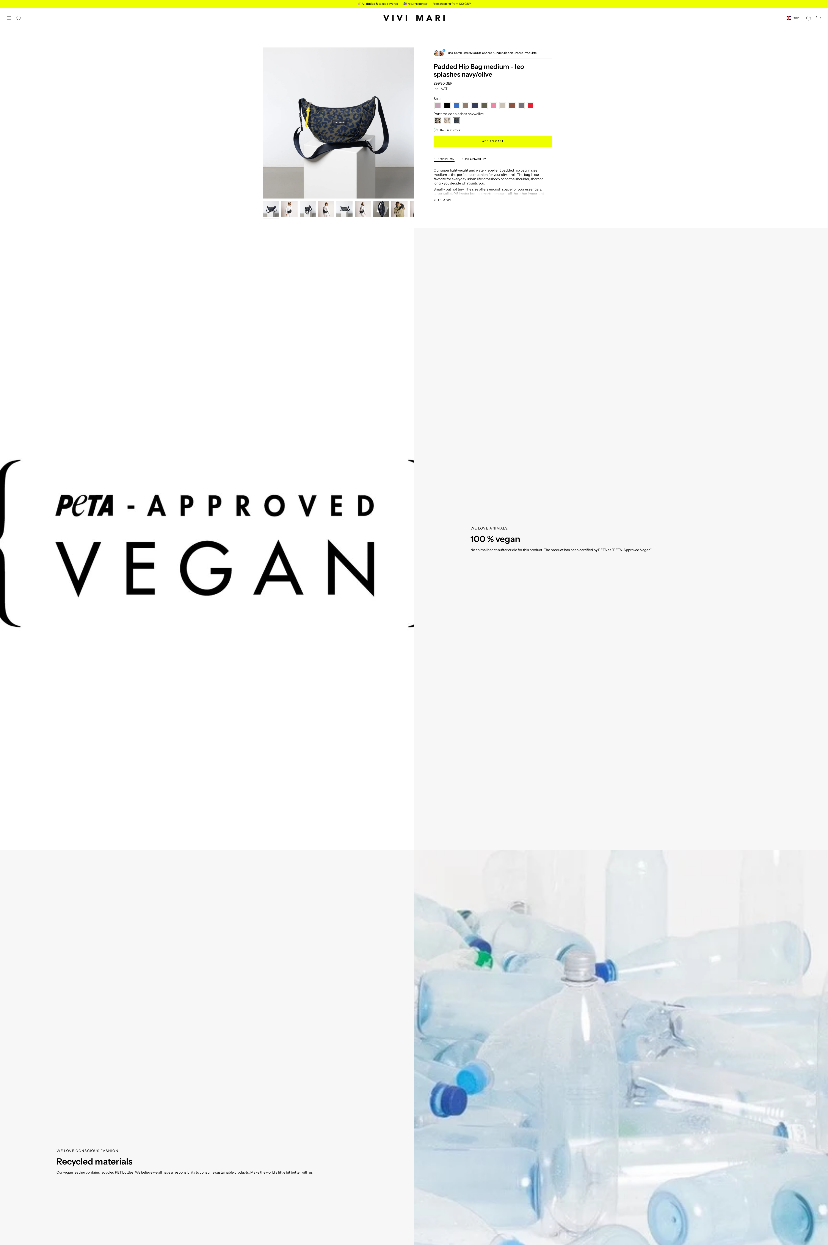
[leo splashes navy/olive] (456, 120)
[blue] (456, 105)
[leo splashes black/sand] (438, 120)
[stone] (503, 105)
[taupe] (521, 105)
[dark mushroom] (465, 105)
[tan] (512, 105)
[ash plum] (438, 105)
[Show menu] (9, 18)
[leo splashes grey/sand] (447, 120)
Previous (263, 123)
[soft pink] (493, 105)
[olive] (484, 105)
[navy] (475, 105)
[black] (447, 105)
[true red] (530, 105)
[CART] (818, 18)
